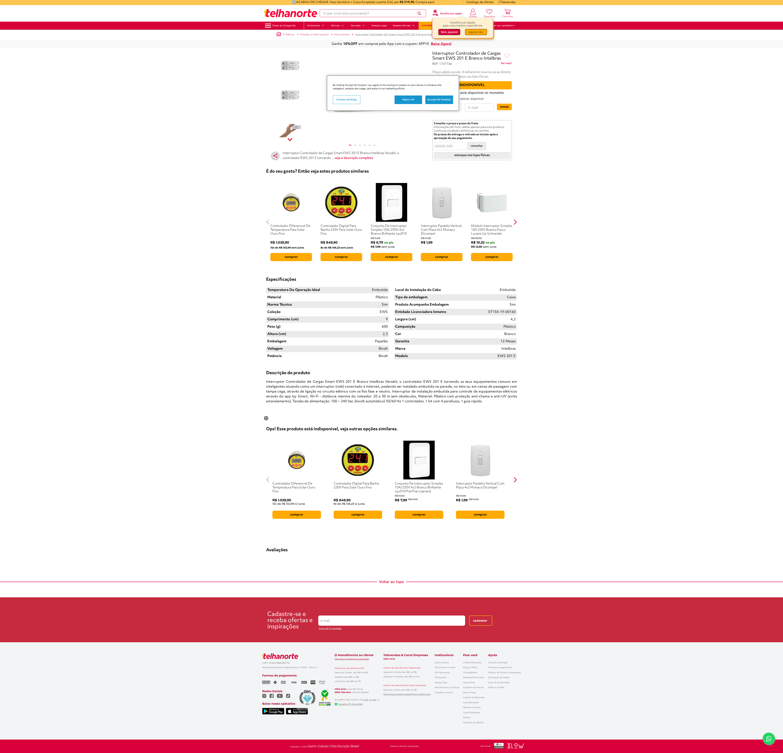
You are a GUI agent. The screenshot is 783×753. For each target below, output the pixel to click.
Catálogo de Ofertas (473, 722)
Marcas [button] (335, 25)
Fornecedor (441, 677)
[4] (364, 145)
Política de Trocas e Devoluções (504, 672)
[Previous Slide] (268, 222)
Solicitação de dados (499, 677)
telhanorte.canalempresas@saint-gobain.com (407, 694)
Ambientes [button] (313, 25)
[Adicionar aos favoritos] (507, 56)
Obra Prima (469, 682)
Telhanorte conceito (445, 667)
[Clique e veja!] (506, 64)
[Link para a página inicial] (278, 34)
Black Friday (469, 692)
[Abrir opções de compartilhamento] (275, 156)
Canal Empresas (471, 712)
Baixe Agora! (441, 44)
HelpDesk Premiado (473, 677)
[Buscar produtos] (420, 13)
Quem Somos (442, 662)
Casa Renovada (471, 702)
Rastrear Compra (472, 707)
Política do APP (496, 687)
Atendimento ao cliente (447, 687)
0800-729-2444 (343, 692)
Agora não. (476, 32)
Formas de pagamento (500, 667)
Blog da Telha (470, 667)
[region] (393, 93)
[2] (355, 145)
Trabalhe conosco (444, 692)
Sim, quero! (449, 32)
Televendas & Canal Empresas (405, 655)
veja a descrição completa (353, 158)
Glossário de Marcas (473, 687)
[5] (369, 145)
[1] (350, 145)
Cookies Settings (346, 99)
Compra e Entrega (497, 662)
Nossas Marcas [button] (401, 25)
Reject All (408, 99)
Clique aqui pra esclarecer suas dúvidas (352, 659)
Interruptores (341, 34)
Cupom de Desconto (473, 697)
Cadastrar (480, 620)
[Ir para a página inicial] (290, 13)
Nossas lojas (441, 682)
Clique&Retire (470, 672)
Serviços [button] (356, 25)
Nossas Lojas (379, 25)
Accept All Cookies (439, 99)
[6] (374, 145)
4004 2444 (340, 689)
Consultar (477, 146)
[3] (359, 145)
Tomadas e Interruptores (314, 34)
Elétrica (289, 34)
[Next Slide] (515, 222)
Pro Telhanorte (442, 672)
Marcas (467, 717)
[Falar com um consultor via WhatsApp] (769, 739)
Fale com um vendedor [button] (499, 25)
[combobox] (373, 13)
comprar (291, 257)
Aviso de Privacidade (330, 628)
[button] (284, 26)
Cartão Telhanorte (472, 662)
